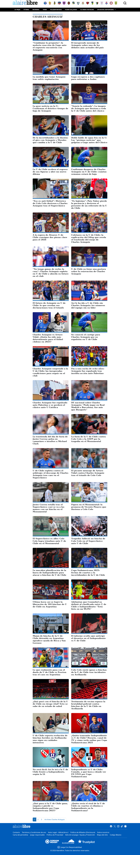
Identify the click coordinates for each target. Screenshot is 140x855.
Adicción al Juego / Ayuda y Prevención (80, 835)
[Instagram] (118, 826)
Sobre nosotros (103, 832)
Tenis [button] (45, 10)
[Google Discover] (125, 826)
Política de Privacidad (55, 835)
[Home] (25, 3)
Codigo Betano (115, 835)
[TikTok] (122, 826)
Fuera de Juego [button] (71, 10)
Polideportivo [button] (56, 10)
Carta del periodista (20, 835)
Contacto (16, 832)
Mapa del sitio (102, 835)
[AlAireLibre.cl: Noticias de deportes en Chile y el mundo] (21, 826)
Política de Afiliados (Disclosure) (82, 832)
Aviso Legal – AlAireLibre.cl (58, 832)
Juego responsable (37, 835)
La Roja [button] (17, 10)
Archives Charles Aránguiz (54, 819)
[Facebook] (111, 826)
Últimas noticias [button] (87, 10)
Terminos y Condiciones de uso (34, 832)
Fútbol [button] (26, 10)
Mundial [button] (35, 10)
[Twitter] (114, 826)
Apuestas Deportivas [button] (105, 10)
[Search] (125, 3)
